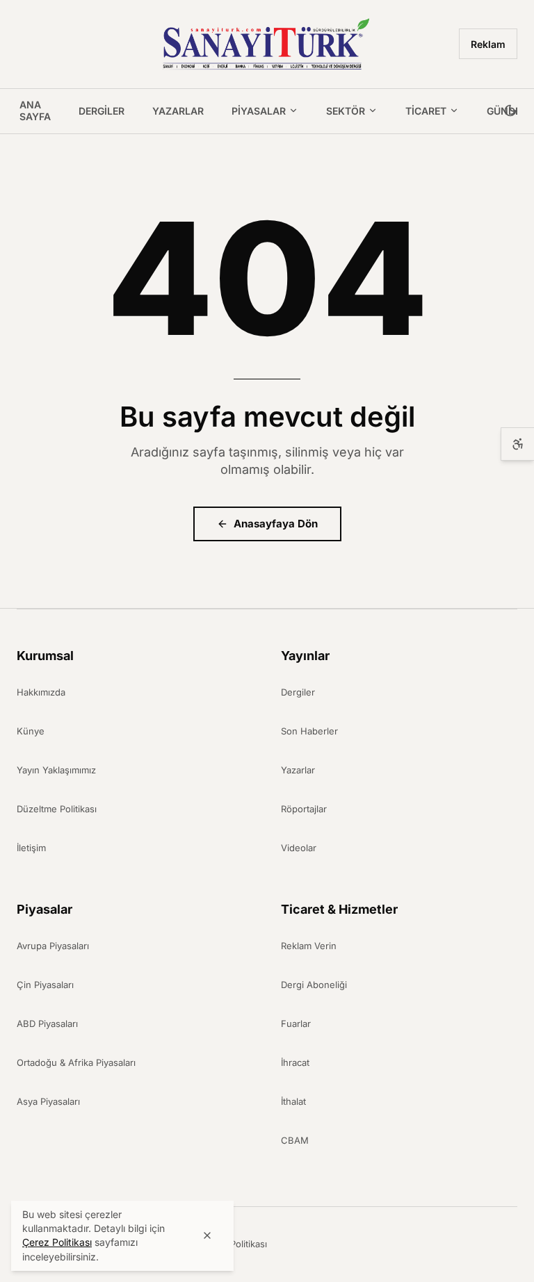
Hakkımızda (41, 692)
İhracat (295, 1062)
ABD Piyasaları (47, 1023)
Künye (30, 731)
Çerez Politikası (234, 1243)
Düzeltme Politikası (57, 808)
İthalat (293, 1101)
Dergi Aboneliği (314, 984)
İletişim (31, 847)
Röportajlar (304, 808)
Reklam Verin (309, 945)
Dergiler (101, 111)
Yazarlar (178, 111)
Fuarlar (296, 1023)
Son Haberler (309, 731)
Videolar (298, 847)
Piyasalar (259, 111)
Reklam (488, 44)
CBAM (295, 1140)
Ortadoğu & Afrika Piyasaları (76, 1062)
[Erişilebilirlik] (517, 444)
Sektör (345, 111)
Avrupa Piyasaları (53, 945)
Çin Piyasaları (45, 984)
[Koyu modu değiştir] (510, 111)
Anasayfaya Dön (276, 523)
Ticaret (425, 111)
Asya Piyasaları (48, 1101)
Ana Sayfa (35, 111)
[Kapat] (207, 1235)
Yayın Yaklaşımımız (56, 769)
